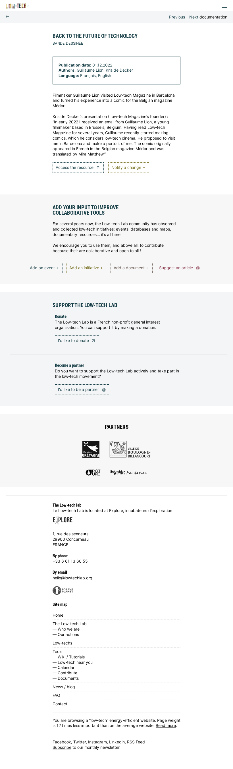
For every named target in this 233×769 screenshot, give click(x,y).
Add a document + (131, 267)
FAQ (56, 695)
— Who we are (66, 629)
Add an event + (44, 267)
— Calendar (63, 667)
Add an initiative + (86, 267)
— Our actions (66, 634)
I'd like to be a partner (82, 389)
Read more (166, 725)
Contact (60, 703)
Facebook (62, 741)
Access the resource (75, 167)
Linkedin (117, 741)
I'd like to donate (74, 340)
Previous (177, 16)
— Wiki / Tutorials (69, 656)
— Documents (66, 678)
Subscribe (62, 747)
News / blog (64, 686)
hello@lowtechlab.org (72, 577)
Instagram (97, 741)
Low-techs (62, 643)
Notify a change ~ (128, 167)
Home (58, 615)
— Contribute (65, 672)
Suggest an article (179, 267)
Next (193, 16)
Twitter (79, 741)
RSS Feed (136, 741)
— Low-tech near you (73, 662)
